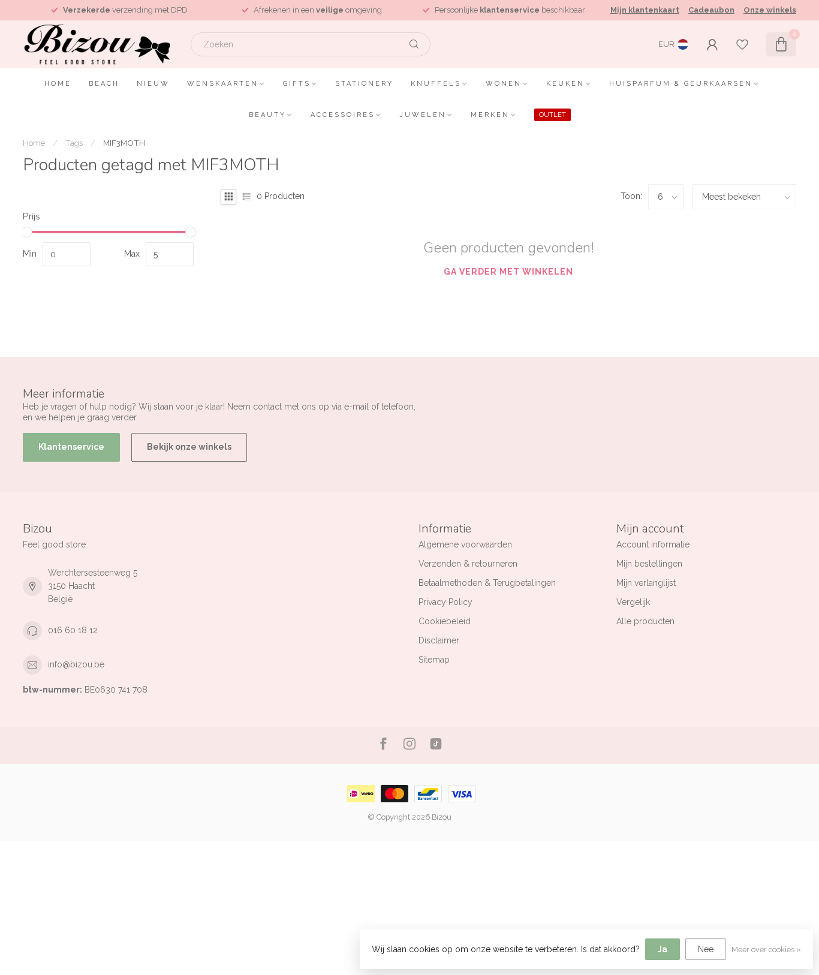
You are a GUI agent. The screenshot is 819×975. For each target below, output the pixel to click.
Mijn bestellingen (649, 563)
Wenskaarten (222, 84)
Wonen (504, 84)
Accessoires (343, 115)
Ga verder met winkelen (508, 271)
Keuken (565, 84)
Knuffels (436, 84)
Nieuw (153, 84)
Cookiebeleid (444, 621)
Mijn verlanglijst (646, 583)
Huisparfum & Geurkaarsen (680, 84)
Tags (74, 143)
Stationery (364, 84)
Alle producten (645, 621)
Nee (705, 949)
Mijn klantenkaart (644, 9)
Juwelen (422, 115)
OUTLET (552, 115)
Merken (490, 115)
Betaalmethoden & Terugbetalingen (487, 583)
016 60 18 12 (73, 630)
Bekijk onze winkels (189, 447)
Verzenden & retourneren (467, 563)
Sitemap (434, 659)
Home (57, 84)
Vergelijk (633, 602)
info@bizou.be (76, 664)
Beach (104, 84)
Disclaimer (438, 640)
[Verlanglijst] (742, 44)
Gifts (297, 84)
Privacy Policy (445, 602)
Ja (662, 949)
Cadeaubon (711, 9)
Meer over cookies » (766, 949)
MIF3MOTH (124, 143)
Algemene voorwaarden (465, 544)
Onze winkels (769, 9)
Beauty (267, 115)
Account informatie (652, 544)
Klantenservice (71, 447)
